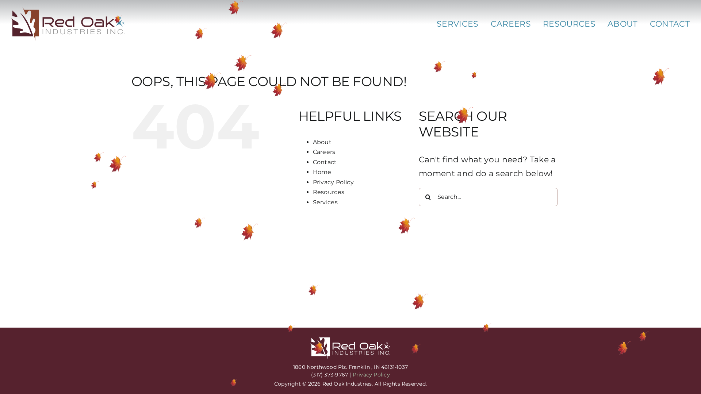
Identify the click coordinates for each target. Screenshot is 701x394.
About (322, 142)
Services (325, 202)
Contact (325, 162)
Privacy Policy (333, 182)
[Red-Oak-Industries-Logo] (68, 11)
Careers (324, 151)
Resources (329, 192)
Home (322, 172)
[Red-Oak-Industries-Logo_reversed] (350, 339)
